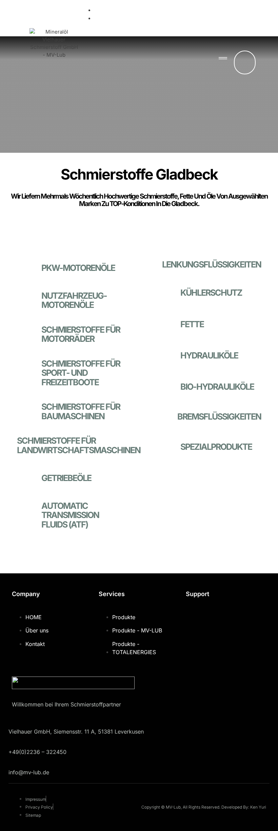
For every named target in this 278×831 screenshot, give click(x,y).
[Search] (232, 62)
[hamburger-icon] (223, 58)
